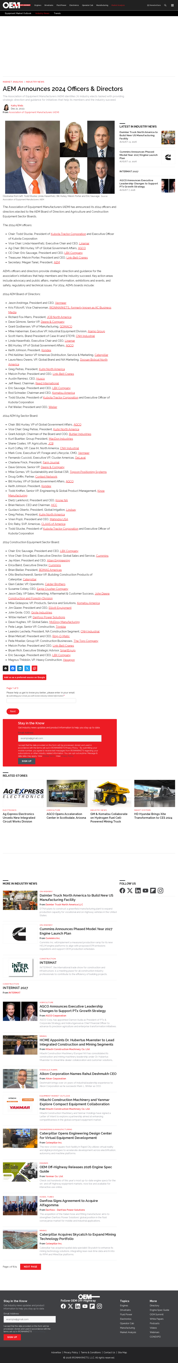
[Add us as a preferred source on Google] (34, 668)
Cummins (102, 555)
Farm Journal (51, 462)
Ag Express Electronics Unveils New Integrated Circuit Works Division (19, 817)
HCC (54, 505)
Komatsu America (63, 392)
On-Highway (46, 891)
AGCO (82, 248)
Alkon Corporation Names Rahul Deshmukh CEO (78, 1074)
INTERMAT (48, 963)
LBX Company (73, 253)
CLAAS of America (53, 524)
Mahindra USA (59, 519)
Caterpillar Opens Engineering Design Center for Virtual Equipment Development (76, 1135)
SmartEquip (68, 650)
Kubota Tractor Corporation (68, 234)
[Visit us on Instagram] (160, 890)
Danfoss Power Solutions (49, 617)
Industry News (35, 82)
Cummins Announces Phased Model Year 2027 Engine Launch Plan (139, 155)
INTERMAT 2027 (129, 171)
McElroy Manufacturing (64, 622)
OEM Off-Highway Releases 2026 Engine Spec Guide (76, 1169)
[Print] (5, 668)
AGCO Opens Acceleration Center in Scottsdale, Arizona (66, 815)
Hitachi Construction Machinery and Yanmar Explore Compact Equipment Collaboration (74, 1102)
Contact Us (109, 1352)
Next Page (30, 1266)
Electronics (9, 810)
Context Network (46, 476)
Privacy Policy (67, 756)
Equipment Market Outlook (55, 1096)
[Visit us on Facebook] (122, 890)
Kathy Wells (17, 105)
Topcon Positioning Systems (88, 472)
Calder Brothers (55, 584)
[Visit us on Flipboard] (153, 890)
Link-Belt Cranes (77, 257)
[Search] (165, 5)
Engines (44, 1163)
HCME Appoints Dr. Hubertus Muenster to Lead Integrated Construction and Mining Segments (77, 1042)
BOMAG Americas (50, 570)
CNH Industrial (85, 336)
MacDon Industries (61, 438)
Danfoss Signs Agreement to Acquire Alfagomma (69, 1203)
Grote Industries (41, 612)
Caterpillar (101, 355)
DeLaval (80, 457)
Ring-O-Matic (61, 636)
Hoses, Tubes (47, 1197)
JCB (50, 443)
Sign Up (27, 761)
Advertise (56, 1352)
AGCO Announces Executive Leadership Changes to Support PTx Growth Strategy (139, 183)
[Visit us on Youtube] (145, 890)
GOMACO (66, 326)
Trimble (61, 626)
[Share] (13, 668)
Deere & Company (53, 321)
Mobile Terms (49, 756)
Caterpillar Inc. (54, 1142)
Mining (43, 1036)
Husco (40, 378)
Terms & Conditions (91, 1352)
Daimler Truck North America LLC (64, 904)
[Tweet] (27, 668)
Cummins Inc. (53, 938)
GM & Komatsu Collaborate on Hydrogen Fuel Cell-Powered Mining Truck (109, 817)
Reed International (47, 383)
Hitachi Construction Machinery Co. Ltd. (68, 1049)
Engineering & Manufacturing (56, 1129)
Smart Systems (142, 810)
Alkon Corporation (56, 1078)
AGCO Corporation (56, 1015)
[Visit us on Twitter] (130, 890)
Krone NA (61, 500)
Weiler (53, 407)
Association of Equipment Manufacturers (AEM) (34, 112)
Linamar (84, 243)
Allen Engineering (58, 560)
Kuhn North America (52, 369)
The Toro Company (86, 641)
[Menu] (172, 5)
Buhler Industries (80, 434)
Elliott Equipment (60, 607)
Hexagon (69, 660)
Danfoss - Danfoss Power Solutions (65, 1210)
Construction (48, 959)
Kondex (46, 350)
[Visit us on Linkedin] (138, 890)
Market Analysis (13, 82)
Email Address (26, 733)
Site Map (122, 1352)
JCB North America (59, 317)
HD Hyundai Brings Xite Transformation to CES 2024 (153, 815)
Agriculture (53, 810)
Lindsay (71, 509)
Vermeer (60, 303)
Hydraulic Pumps (48, 1070)
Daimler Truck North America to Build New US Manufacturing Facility (139, 135)
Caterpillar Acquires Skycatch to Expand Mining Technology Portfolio (78, 1236)
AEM (57, 262)
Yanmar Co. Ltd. (54, 1176)
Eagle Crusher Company (52, 589)
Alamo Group (96, 331)
